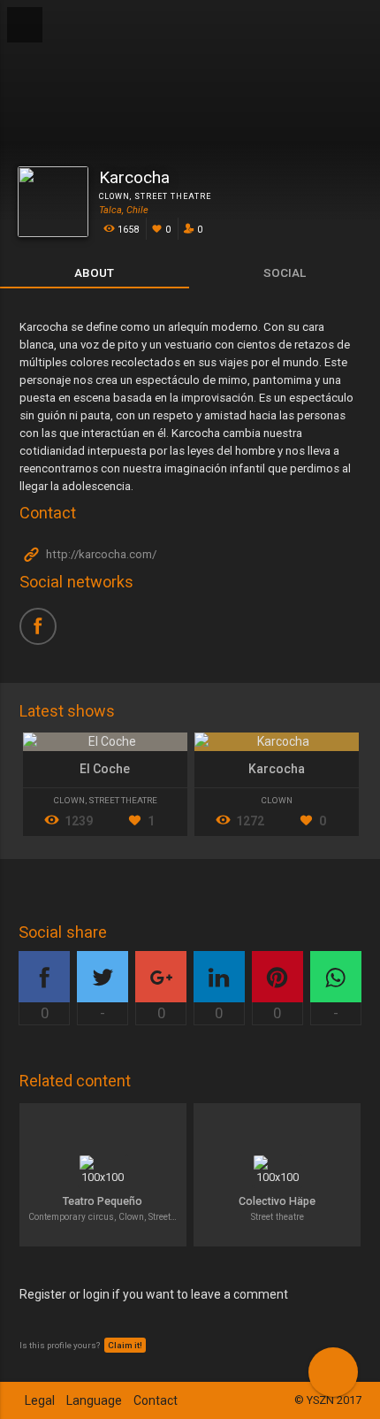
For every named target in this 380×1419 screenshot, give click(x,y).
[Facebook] (44, 632)
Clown (114, 196)
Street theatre (172, 196)
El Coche (105, 769)
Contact (155, 1400)
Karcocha (276, 769)
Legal (40, 1400)
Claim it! (125, 1345)
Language (94, 1400)
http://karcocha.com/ (99, 555)
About (94, 272)
